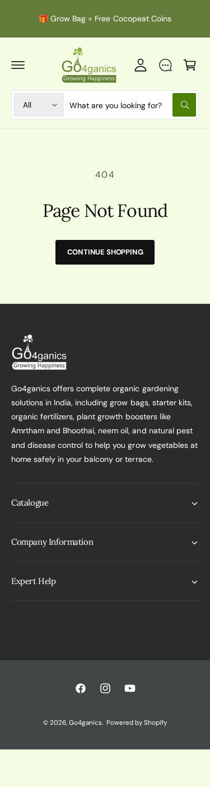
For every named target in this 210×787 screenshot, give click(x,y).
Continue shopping (105, 252)
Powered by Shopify (136, 723)
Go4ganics (85, 723)
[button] (18, 65)
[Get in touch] (165, 65)
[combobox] (133, 104)
